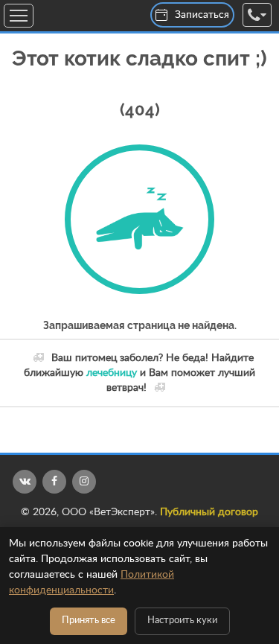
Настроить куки (182, 620)
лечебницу (111, 373)
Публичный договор (209, 512)
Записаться (202, 15)
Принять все (88, 620)
